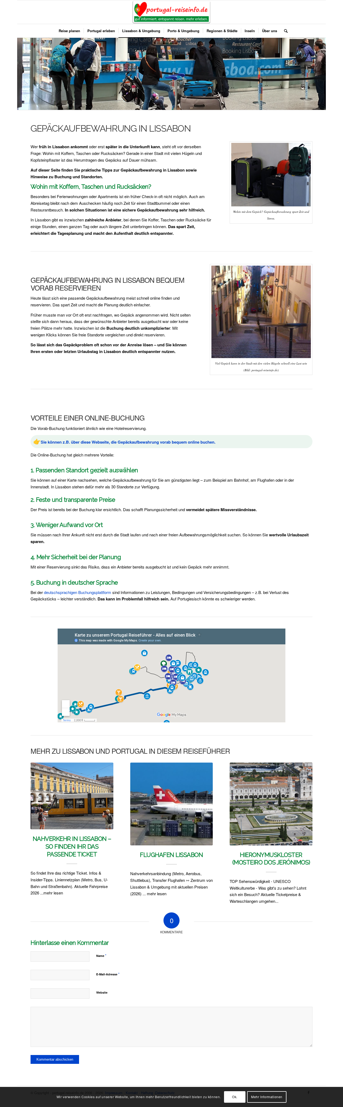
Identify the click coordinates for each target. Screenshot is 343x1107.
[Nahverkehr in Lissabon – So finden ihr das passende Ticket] (72, 796)
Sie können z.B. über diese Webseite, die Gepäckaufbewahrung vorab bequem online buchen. (128, 442)
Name (101, 955)
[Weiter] (304, 816)
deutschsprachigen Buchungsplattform (77, 592)
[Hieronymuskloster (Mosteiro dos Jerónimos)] (271, 804)
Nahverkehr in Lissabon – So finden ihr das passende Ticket (72, 846)
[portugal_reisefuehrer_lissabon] (171, 12)
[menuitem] (69, 31)
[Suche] (284, 31)
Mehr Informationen (266, 1096)
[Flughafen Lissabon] (171, 804)
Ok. (234, 1096)
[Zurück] (39, 816)
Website (101, 992)
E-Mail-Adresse (108, 973)
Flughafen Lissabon (171, 854)
